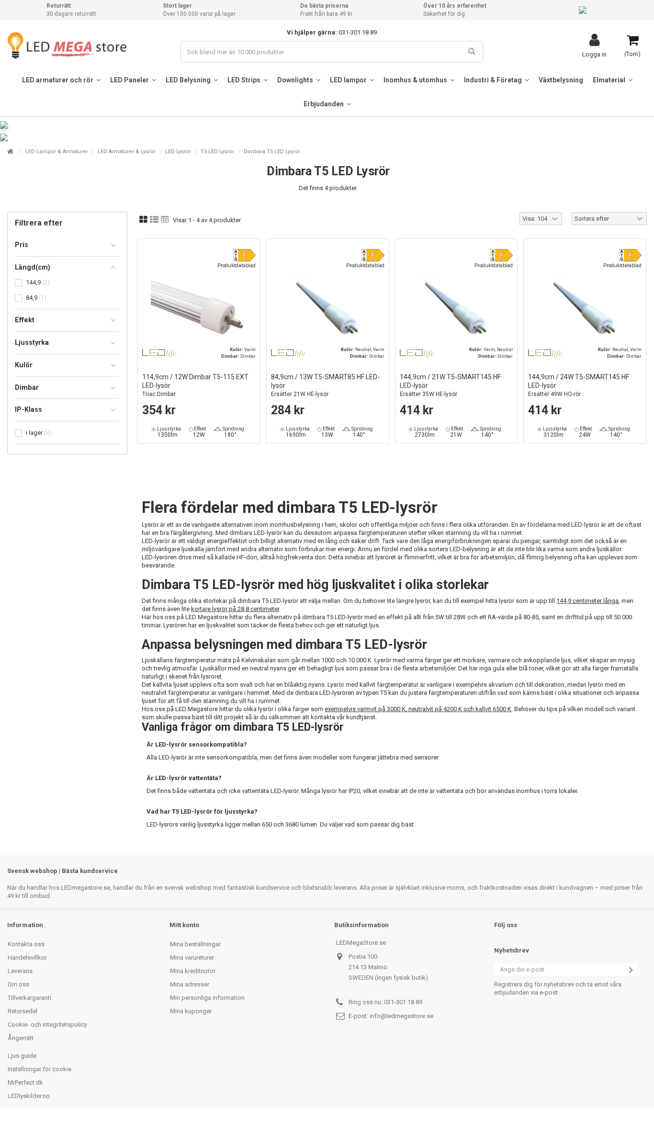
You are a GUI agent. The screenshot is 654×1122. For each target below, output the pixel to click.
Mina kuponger (191, 1011)
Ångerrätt (21, 1038)
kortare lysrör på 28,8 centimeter (235, 608)
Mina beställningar (195, 944)
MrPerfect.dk (25, 1082)
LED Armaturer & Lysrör (127, 151)
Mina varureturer (192, 957)
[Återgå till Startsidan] (10, 152)
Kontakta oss (26, 944)
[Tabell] (165, 219)
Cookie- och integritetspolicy (47, 1024)
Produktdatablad (236, 265)
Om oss (18, 984)
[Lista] (154, 219)
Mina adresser (189, 984)
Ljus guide (22, 1055)
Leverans (20, 971)
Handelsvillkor (27, 957)
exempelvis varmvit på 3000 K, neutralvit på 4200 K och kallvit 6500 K (418, 709)
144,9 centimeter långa (587, 600)
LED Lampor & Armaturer (56, 151)
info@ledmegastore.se (401, 1016)
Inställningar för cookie (39, 1069)
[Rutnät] (143, 219)
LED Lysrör (178, 151)
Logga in (594, 54)
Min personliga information (207, 997)
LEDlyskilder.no (29, 1095)
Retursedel (22, 1011)
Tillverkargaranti (29, 997)
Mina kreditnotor (192, 971)
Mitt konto (184, 925)
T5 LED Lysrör (217, 151)
